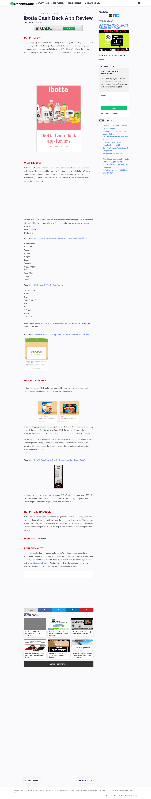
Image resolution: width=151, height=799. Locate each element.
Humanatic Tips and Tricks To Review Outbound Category (58, 655)
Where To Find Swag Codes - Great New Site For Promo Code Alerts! (82, 655)
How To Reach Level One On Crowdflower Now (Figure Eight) (59, 460)
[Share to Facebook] (45, 610)
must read (66, 14)
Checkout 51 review (41, 563)
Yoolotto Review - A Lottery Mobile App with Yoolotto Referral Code (61, 335)
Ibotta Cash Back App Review (52, 14)
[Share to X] (59, 610)
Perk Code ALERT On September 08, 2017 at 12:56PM (32, 633)
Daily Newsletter (110, 114)
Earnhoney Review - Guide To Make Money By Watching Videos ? (61, 238)
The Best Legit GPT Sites (113, 162)
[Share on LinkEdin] (73, 610)
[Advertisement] (58, 70)
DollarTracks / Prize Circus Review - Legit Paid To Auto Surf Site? (58, 633)
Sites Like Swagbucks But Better (116, 159)
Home (25, 14)
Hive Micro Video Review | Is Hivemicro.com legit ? (82, 632)
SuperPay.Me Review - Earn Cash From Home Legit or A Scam (34, 655)
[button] (26, 569)
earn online (32, 14)
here (34, 388)
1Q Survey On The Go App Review (48, 285)
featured (39, 14)
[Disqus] (58, 692)
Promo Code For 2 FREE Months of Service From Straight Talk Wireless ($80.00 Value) (113, 26)
